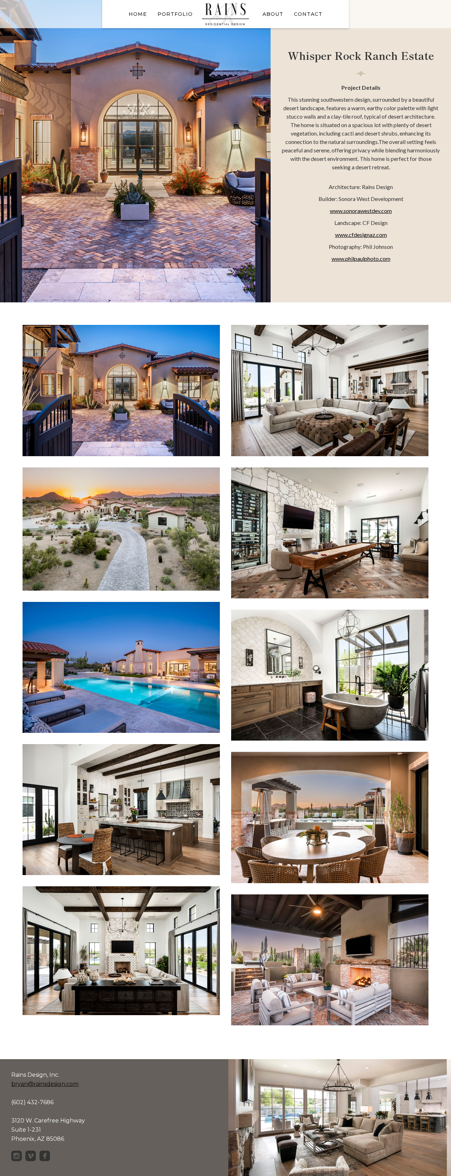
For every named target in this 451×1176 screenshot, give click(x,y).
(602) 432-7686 (32, 1102)
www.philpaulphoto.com (361, 258)
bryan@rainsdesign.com (45, 1084)
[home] (225, 14)
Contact (308, 14)
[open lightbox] (121, 396)
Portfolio (175, 14)
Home (138, 14)
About (272, 14)
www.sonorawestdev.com (361, 210)
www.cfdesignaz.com (361, 234)
